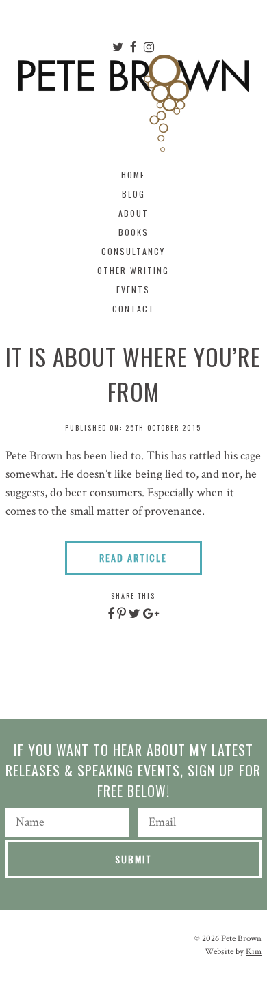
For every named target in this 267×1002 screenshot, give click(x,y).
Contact (133, 308)
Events (133, 289)
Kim (254, 952)
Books (133, 232)
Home (133, 174)
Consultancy (133, 251)
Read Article (133, 557)
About (133, 213)
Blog (133, 194)
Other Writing (133, 270)
